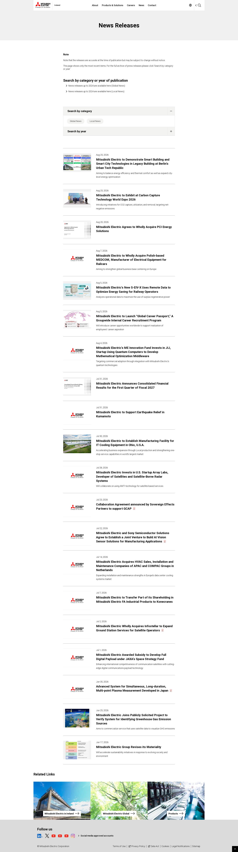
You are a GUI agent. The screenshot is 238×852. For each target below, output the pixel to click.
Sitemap (196, 846)
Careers (131, 5)
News (141, 5)
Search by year (76, 131)
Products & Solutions (112, 5)
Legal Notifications (181, 846)
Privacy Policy (138, 846)
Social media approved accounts (97, 835)
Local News (95, 121)
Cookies (165, 846)
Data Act (155, 846)
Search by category (79, 111)
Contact (152, 5)
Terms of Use (119, 846)
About (95, 5)
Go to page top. (235, 849)
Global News (75, 121)
